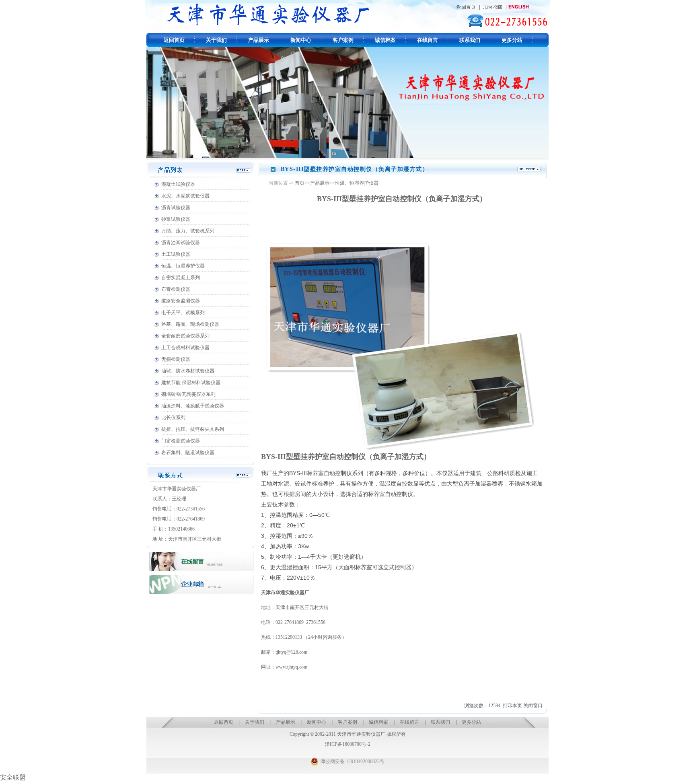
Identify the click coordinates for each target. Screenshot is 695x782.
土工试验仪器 (175, 254)
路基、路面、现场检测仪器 (190, 324)
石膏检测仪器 (175, 289)
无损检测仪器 (175, 359)
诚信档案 (385, 40)
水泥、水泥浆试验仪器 (185, 196)
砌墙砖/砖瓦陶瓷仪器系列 (188, 394)
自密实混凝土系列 (180, 277)
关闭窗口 (533, 705)
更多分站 (512, 40)
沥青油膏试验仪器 (180, 242)
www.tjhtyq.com (292, 667)
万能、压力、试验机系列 (187, 231)
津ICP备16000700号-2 (347, 744)
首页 (299, 183)
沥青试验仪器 (175, 207)
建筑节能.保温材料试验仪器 (190, 382)
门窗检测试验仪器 (180, 441)
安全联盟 (13, 777)
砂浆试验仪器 (175, 219)
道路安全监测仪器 (180, 301)
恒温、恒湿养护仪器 (183, 266)
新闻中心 (300, 40)
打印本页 (512, 705)
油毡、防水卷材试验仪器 (187, 371)
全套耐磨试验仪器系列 (185, 336)
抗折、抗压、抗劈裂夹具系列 (192, 429)
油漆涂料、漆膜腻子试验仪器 (192, 406)
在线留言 (427, 40)
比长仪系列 (173, 417)
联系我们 (469, 40)
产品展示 (258, 40)
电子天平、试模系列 (183, 312)
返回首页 (174, 40)
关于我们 (216, 40)
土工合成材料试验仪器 (185, 347)
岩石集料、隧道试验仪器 (187, 452)
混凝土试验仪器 (178, 184)
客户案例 (343, 40)
